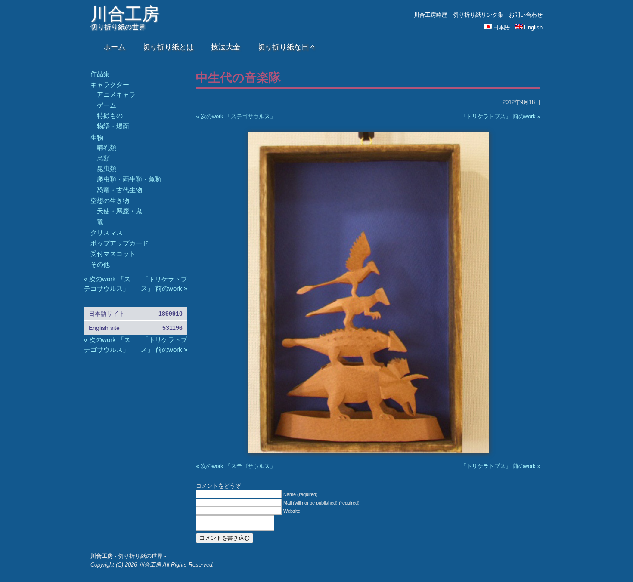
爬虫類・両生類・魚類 (129, 179)
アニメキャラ (116, 94)
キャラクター (109, 84)
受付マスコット (113, 253)
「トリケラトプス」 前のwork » (500, 116)
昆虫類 (106, 168)
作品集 (100, 73)
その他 (100, 264)
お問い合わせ (526, 15)
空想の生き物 (109, 200)
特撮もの (110, 115)
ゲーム (106, 105)
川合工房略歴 (430, 15)
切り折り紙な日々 (287, 47)
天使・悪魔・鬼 (119, 211)
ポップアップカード (119, 243)
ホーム (114, 47)
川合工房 (124, 13)
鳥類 (103, 158)
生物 (96, 137)
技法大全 (225, 47)
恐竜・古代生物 (119, 190)
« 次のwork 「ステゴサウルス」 (236, 116)
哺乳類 (106, 147)
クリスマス (106, 232)
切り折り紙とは (168, 47)
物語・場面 (113, 126)
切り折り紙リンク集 (478, 15)
